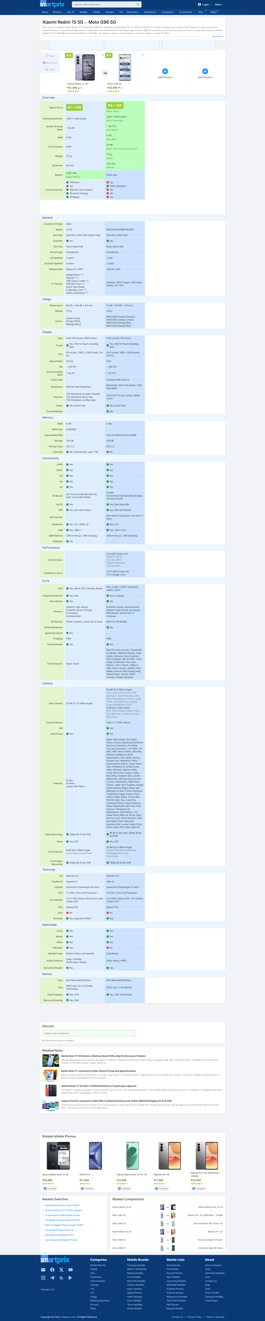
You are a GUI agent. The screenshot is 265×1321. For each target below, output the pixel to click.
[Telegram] (52, 1277)
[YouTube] (70, 1269)
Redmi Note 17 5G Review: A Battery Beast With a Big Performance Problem (103, 1055)
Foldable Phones (175, 1288)
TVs (121, 12)
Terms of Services (215, 1317)
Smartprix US (47, 1289)
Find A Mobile (212, 1292)
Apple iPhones (134, 1292)
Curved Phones (174, 1273)
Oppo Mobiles (134, 1288)
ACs (92, 1292)
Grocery (94, 1304)
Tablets (96, 12)
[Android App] (70, 1277)
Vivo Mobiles (133, 1277)
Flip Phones (172, 1304)
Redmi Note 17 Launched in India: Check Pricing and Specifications (98, 1070)
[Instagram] (43, 1277)
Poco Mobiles (134, 1300)
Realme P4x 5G (162, 1174)
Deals (93, 1308)
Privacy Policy (194, 1317)
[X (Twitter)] (61, 1269)
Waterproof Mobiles (177, 1296)
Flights (213, 12)
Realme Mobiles (135, 1273)
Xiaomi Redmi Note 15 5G (55, 1174)
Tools (208, 1288)
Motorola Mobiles (136, 1281)
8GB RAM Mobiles (176, 1284)
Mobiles (84, 12)
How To (70, 12)
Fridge (93, 1296)
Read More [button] (218, 36)
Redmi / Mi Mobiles (137, 1269)
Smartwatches (97, 1281)
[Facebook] (52, 1269)
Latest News (211, 1300)
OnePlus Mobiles (135, 1284)
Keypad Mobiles (175, 1308)
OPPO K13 (85, 1174)
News (45, 12)
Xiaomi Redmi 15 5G (77, 83)
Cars (92, 1273)
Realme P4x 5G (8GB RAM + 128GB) (205, 1175)
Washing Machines (99, 1300)
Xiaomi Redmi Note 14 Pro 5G (132, 1174)
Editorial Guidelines (214, 1273)
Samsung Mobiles (136, 1265)
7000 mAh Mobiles (176, 1300)
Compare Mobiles (214, 1296)
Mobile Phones (97, 1265)
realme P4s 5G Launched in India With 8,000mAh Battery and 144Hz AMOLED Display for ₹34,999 (116, 1100)
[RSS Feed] (61, 1277)
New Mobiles (173, 1277)
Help (207, 1284)
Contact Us (211, 1281)
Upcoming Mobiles (176, 1281)
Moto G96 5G (115, 83)
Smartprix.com (68, 1317)
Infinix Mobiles (134, 1296)
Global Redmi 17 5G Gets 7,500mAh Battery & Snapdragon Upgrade (99, 1085)
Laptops (109, 12)
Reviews (57, 12)
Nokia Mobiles (134, 1308)
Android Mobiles (175, 1292)
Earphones (95, 1277)
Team (208, 1269)
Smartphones (173, 1265)
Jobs (207, 1277)
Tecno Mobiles (134, 1304)
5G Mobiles (172, 1269)
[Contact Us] (43, 1269)
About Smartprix (213, 1265)
